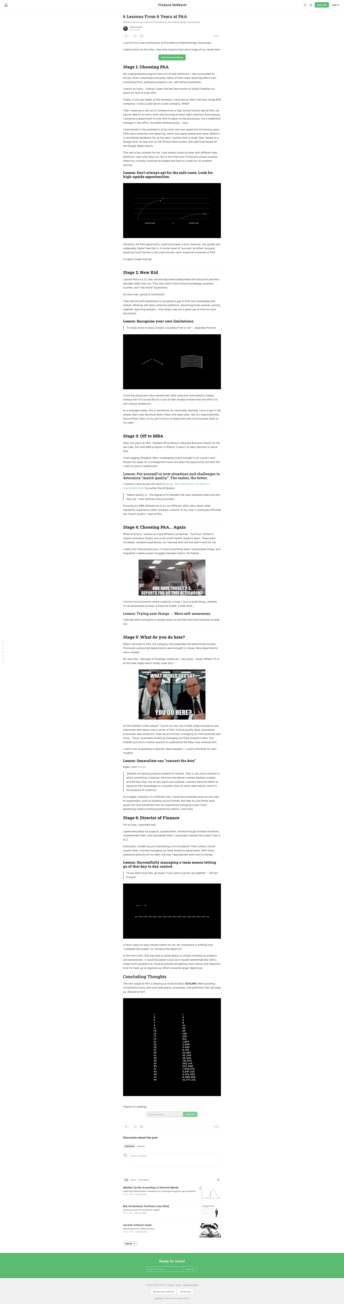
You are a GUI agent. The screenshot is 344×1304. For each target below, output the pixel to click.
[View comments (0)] (135, 36)
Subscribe (322, 4)
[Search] (305, 5)
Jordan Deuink (136, 27)
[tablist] (134, 1146)
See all (128, 1243)
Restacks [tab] (141, 1146)
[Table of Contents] (3, 652)
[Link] (119, 67)
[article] (172, 1193)
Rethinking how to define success (138, 1228)
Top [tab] (126, 1180)
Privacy (171, 1285)
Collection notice (190, 1285)
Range (141, 766)
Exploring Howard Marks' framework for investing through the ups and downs (159, 1191)
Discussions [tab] (144, 1180)
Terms (178, 1285)
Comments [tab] (129, 1146)
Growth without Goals (137, 1225)
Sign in (335, 4)
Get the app (185, 1291)
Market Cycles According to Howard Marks (151, 1187)
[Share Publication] (311, 5)
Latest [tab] (133, 1180)
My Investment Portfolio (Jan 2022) (146, 1206)
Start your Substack (165, 1291)
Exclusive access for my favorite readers (141, 1209)
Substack (159, 1298)
